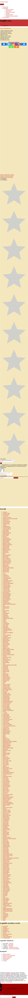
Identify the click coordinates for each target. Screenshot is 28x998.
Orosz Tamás (11, 174)
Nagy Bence (6, 759)
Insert (14, 997)
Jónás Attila (5, 666)
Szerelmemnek (6, 931)
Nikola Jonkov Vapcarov (8, 772)
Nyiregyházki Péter (7, 776)
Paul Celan (5, 788)
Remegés (11, 946)
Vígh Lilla (5, 902)
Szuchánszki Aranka (7, 863)
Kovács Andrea (6, 703)
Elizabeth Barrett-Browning (9, 604)
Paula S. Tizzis (6, 790)
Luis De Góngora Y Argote (9, 725)
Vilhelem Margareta (7, 903)
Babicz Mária (6, 531)
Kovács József (6, 706)
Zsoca (4, 918)
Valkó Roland (6, 887)
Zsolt (4, 920)
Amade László (6, 522)
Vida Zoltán (5, 900)
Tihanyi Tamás (6, 869)
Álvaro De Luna (6, 521)
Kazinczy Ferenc (7, 684)
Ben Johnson (6, 552)
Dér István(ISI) (6, 597)
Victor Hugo (6, 898)
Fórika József (6, 617)
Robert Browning (7, 815)
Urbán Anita (5, 880)
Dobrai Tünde (6, 600)
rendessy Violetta (7, 811)
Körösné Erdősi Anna (8, 701)
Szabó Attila (5, 847)
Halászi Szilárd (6, 640)
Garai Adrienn (6, 623)
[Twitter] (8, 44)
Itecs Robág (5, 661)
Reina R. (5, 808)
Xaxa (4, 912)
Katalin (4, 681)
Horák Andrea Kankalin (8, 649)
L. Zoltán (5, 712)
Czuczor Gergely (7, 591)
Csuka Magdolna (7, 585)
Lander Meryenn (6, 716)
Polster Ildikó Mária (7, 802)
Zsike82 (5, 917)
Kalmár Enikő (6, 676)
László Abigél (6, 718)
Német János (6, 769)
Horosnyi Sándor (7, 652)
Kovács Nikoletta (7, 709)
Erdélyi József (6, 606)
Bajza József (6, 535)
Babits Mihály (6, 534)
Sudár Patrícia (6, 845)
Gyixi (4, 633)
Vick (4, 896)
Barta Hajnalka (6, 545)
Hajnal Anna (6, 639)
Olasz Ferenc (6, 779)
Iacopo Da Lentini (7, 657)
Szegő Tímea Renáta (7, 854)
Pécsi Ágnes (5, 791)
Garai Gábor (6, 624)
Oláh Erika (5, 777)
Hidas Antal (5, 645)
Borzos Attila (6, 570)
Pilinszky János (6, 799)
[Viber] (19, 44)
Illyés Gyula (5, 658)
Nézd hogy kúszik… (7, 934)
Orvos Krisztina (6, 781)
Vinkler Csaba (6, 904)
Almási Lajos (6, 519)
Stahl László (5, 841)
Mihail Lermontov (7, 745)
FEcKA (4, 611)
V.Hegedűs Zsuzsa (7, 882)
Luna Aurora (6, 727)
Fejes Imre (5, 614)
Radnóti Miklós (6, 804)
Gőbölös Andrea (6, 628)
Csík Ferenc (5, 579)
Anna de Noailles (7, 527)
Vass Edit (5, 895)
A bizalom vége (6, 937)
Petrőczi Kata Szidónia (8, 797)
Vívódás (8, 13)
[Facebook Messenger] (24, 44)
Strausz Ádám (6, 843)
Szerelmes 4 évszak (13, 947)
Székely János (6, 856)
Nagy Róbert (6, 764)
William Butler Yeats (7, 908)
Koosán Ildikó (6, 696)
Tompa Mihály (6, 872)
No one (4, 775)
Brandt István (6, 571)
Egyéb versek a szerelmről (12, 16)
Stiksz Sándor (6, 842)
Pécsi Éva (5, 793)
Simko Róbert (6, 832)
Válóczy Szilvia (6, 889)
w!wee (4, 907)
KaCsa (4, 672)
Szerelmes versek (4, 1)
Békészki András (7, 549)
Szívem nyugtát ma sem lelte (6, 176)
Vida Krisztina (6, 899)
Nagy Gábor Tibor (7, 760)
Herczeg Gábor (6, 644)
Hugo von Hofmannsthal (8, 654)
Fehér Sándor (6, 613)
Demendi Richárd (7, 593)
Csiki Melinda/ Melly (7, 580)
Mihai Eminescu (6, 744)
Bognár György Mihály (8, 567)
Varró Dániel (6, 891)
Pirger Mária (6, 801)
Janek (4, 663)
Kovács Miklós (6, 707)
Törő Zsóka (5, 873)
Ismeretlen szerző (7, 659)
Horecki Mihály (6, 650)
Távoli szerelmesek (7, 936)
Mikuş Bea (5, 749)
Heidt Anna (5, 641)
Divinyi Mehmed (7, 598)
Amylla (4, 525)
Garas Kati (5, 626)
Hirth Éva (5, 646)
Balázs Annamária (7, 539)
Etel (4, 609)
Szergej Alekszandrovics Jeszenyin (11, 858)
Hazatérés (5, 930)
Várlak (4, 932)
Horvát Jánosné (6, 653)
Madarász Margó (7, 731)
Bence (4, 553)
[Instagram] (14, 44)
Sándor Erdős (6, 825)
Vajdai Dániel (6, 886)
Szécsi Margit (6, 852)
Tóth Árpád (5, 877)
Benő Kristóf (6, 556)
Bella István (5, 551)
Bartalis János (6, 547)
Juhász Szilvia (6, 671)
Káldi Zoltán (6, 674)
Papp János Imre (6, 785)
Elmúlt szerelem (9, 14)
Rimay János (6, 813)
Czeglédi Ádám (6, 587)
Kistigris (5, 692)
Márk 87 (5, 737)
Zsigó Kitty (5, 916)
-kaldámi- (5, 512)
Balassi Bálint (6, 538)
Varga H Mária (6, 890)
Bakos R (5, 536)
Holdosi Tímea (6, 648)
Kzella (4, 711)
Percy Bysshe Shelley (8, 794)
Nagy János (5, 762)
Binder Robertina (7, 562)
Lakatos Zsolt (6, 715)
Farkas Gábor (6, 610)
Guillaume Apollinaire (8, 632)
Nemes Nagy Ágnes (7, 768)
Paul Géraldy (6, 789)
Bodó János (5, 565)
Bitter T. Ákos (6, 563)
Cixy (4, 573)
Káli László (5, 675)
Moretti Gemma (6, 753)
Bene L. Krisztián (7, 554)
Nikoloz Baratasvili (7, 773)
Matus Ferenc (6, 738)
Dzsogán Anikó (6, 602)
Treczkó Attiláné (6, 878)
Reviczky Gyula (6, 812)
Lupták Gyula (6, 728)
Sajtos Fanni (5, 823)
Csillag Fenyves (6, 582)
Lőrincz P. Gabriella (7, 724)
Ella (4, 605)
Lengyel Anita (6, 720)
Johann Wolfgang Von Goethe (10, 665)
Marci (4, 736)
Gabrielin (5, 622)
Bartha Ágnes (6, 548)
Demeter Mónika (7, 595)
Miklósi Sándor (6, 746)
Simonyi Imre (6, 834)
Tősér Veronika (6, 876)
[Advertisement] (14, 111)
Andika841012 (6, 526)
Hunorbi (5, 655)
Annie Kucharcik (7, 528)
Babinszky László (7, 532)
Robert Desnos (6, 817)
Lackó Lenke (6, 714)
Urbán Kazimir (6, 881)
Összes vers (5, 6)
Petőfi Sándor (6, 795)
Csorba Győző (6, 584)
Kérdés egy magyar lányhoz (6, 177)
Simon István (6, 833)
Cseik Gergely (6, 576)
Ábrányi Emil (6, 514)
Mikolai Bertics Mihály (8, 747)
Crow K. (5, 574)
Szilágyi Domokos (7, 859)
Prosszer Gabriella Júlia (8, 803)
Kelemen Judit (6, 685)
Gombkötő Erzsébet (7, 630)
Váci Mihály (6, 883)
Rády (4, 806)
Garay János (5, 627)
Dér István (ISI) (6, 596)
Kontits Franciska (7, 694)
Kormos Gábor (6, 698)
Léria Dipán (5, 722)
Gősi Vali (5, 631)
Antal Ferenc (6, 530)
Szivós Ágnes (6, 860)
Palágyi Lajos (6, 782)
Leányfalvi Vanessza (7, 719)
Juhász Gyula (6, 670)
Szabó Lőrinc (6, 850)
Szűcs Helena (6, 864)
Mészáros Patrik (6, 740)
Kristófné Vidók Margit (8, 710)
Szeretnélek (10, 944)
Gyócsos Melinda (7, 635)
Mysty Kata (5, 756)
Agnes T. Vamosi (7, 517)
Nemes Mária (6, 767)
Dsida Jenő (5, 601)
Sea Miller (5, 826)
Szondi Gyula (6, 861)
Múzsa (4, 755)
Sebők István (6, 828)
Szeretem (5, 927)
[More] (16, 46)
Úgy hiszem (5, 935)
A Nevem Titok (6, 513)
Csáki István (5, 575)
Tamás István (6, 867)
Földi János (5, 615)
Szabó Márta (6, 851)
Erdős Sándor (6, 608)
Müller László (6, 754)
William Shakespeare (7, 909)
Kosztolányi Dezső (7, 702)
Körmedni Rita (6, 697)
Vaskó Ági (5, 894)
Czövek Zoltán (6, 589)
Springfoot (5, 839)
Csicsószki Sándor (7, 578)
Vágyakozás (8, 10)
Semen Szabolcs (6, 829)
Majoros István (6, 732)
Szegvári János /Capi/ (8, 855)
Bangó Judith (6, 541)
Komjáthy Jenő (6, 693)
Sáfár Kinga (5, 821)
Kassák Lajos (6, 680)
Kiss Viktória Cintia (7, 689)
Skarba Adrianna (6, 837)
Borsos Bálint (6, 569)
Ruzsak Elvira (6, 819)
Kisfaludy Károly (7, 688)
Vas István (5, 893)
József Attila (5, 668)
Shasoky (5, 830)
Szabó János (5, 848)
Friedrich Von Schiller (8, 618)
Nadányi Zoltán (6, 758)
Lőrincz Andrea (6, 723)
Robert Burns (6, 816)
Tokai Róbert (6, 870)
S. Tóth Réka (6, 820)
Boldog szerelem (9, 9)
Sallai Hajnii (5, 824)
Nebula (4, 766)
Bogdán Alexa (6, 566)
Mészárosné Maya (7, 742)
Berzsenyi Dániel (7, 560)
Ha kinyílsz (5, 926)
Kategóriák (5, 8)
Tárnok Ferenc (6, 868)
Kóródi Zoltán (6, 699)
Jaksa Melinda (6, 662)
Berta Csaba (5, 557)
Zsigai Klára (5, 915)
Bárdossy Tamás (6, 543)
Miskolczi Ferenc (7, 750)
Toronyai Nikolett (7, 874)
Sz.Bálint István (6, 846)
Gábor (4, 620)
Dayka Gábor (6, 592)
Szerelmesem (6, 928)
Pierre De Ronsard (7, 798)
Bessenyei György (7, 561)
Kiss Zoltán (5, 690)
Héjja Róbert (6, 642)
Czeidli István (6, 588)
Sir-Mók (5, 836)
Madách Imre (6, 729)
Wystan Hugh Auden (7, 911)
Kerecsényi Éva (6, 687)
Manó (4, 734)
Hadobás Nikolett (7, 637)
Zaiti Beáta (5, 913)
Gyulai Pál (5, 636)
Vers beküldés (6, 17)
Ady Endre (5, 516)
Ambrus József (6, 523)
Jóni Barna (5, 667)
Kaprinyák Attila (6, 677)
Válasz (2, 994)
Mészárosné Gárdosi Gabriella (10, 741)
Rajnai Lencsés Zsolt (7, 807)
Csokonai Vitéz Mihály (8, 583)
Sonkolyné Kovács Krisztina (9, 838)
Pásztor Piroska (6, 786)
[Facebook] (3, 44)
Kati (4, 683)
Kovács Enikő (6, 705)
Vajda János (5, 885)
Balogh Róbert (6, 540)
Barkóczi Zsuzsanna (7, 544)
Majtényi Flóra (6, 733)
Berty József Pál (6, 558)
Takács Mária (6, 865)
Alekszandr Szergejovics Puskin (10, 518)
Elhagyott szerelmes (10, 12)
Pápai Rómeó (6, 784)
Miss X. (4, 751)
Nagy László (6, 763)
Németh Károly (6, 771)
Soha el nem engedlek (14, 948)
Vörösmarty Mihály (7, 905)
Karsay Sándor (6, 679)
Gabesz (4, 619)
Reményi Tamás (6, 810)
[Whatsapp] (11, 46)
